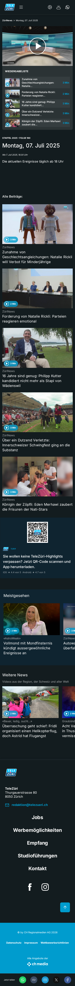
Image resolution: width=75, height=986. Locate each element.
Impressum (31, 942)
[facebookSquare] (30, 887)
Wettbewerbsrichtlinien (55, 942)
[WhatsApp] (22, 979)
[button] (33, 979)
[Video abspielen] (37, 46)
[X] (56, 979)
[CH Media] (37, 963)
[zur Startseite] (9, 7)
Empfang (37, 843)
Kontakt (37, 868)
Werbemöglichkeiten (37, 830)
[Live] (50, 7)
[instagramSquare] (45, 887)
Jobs (37, 817)
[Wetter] (58, 7)
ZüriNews (7, 20)
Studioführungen (37, 856)
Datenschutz (13, 942)
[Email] (45, 979)
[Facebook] (67, 979)
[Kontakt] (67, 7)
